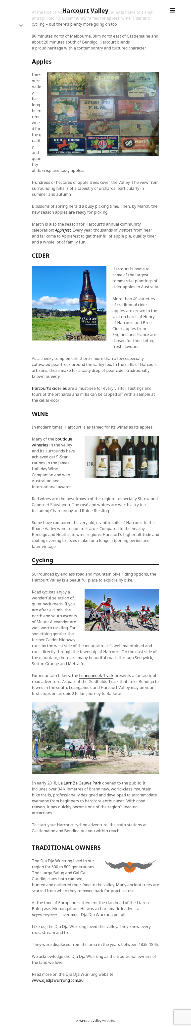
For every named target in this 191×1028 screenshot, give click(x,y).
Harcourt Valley (85, 10)
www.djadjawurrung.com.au (58, 980)
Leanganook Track (96, 675)
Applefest (63, 230)
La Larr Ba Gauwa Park (79, 783)
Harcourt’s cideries (49, 388)
